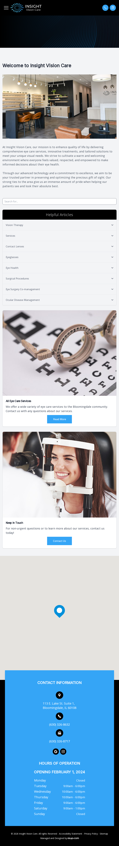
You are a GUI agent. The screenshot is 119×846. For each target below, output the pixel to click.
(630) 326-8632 (59, 724)
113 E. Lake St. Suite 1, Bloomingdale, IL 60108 (59, 705)
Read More (59, 419)
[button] (6, 7)
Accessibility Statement (70, 833)
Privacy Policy (91, 833)
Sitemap (104, 833)
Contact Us (59, 541)
